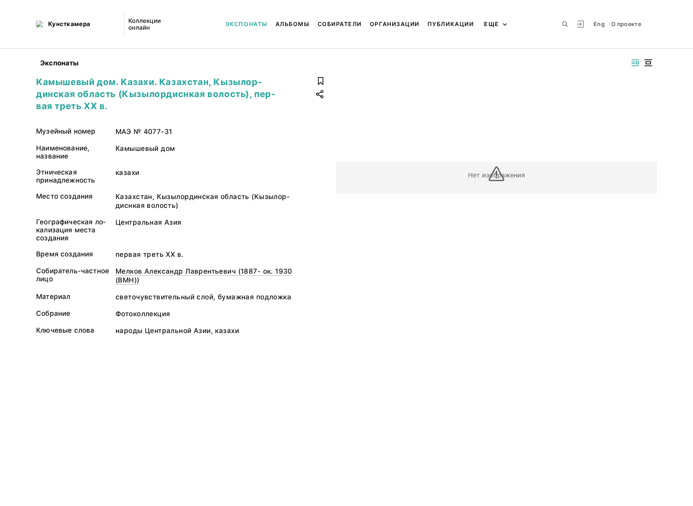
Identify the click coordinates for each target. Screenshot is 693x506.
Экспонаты (246, 23)
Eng (599, 23)
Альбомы (293, 23)
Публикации (451, 23)
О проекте (626, 23)
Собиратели (340, 23)
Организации (394, 23)
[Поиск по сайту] (565, 24)
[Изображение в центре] (648, 62)
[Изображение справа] (635, 62)
